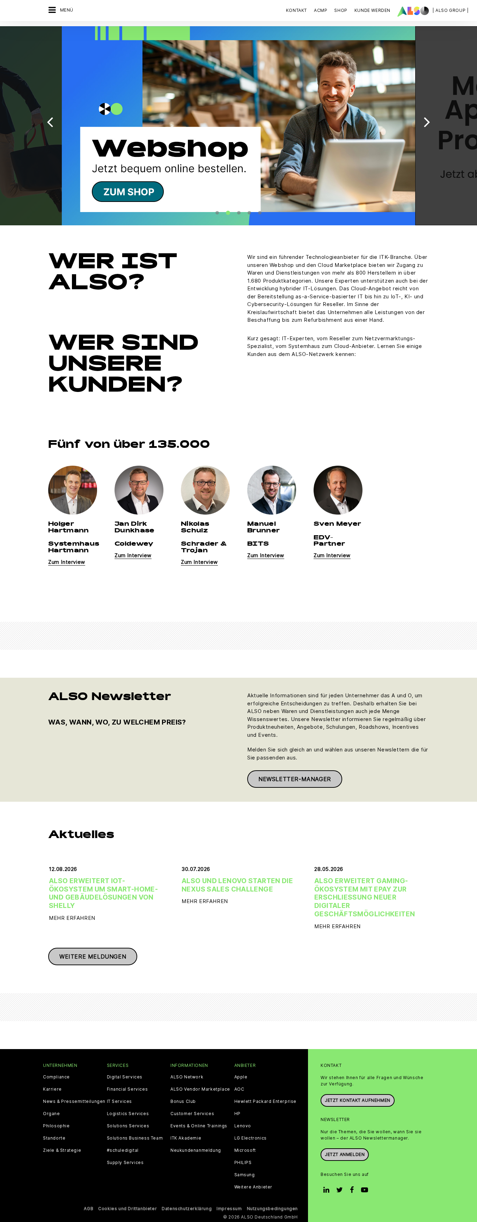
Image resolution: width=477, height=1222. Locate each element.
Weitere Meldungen (92, 956)
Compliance (56, 1077)
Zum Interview (66, 562)
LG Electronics (250, 1138)
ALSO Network (186, 1077)
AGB (88, 1208)
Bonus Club (183, 1101)
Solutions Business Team (135, 1138)
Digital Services (125, 1077)
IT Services (119, 1101)
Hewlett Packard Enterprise (265, 1101)
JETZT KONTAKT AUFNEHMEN (357, 1100)
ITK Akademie (185, 1138)
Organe (51, 1113)
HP (237, 1113)
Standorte (54, 1138)
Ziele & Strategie (62, 1150)
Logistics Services (128, 1113)
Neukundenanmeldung (195, 1150)
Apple (241, 1077)
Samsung (244, 1174)
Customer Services (192, 1113)
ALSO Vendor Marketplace (200, 1089)
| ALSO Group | (450, 10)
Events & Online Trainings (198, 1125)
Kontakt (296, 10)
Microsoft (245, 1150)
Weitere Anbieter (253, 1187)
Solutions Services (128, 1125)
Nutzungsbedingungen (272, 1208)
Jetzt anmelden (345, 1154)
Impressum (229, 1208)
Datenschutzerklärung (187, 1208)
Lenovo (242, 1125)
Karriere (52, 1089)
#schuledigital (123, 1150)
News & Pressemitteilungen (74, 1101)
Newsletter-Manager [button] (294, 779)
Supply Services (125, 1162)
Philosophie (56, 1125)
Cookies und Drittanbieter (127, 1208)
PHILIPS (243, 1162)
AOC (239, 1089)
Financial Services (127, 1089)
